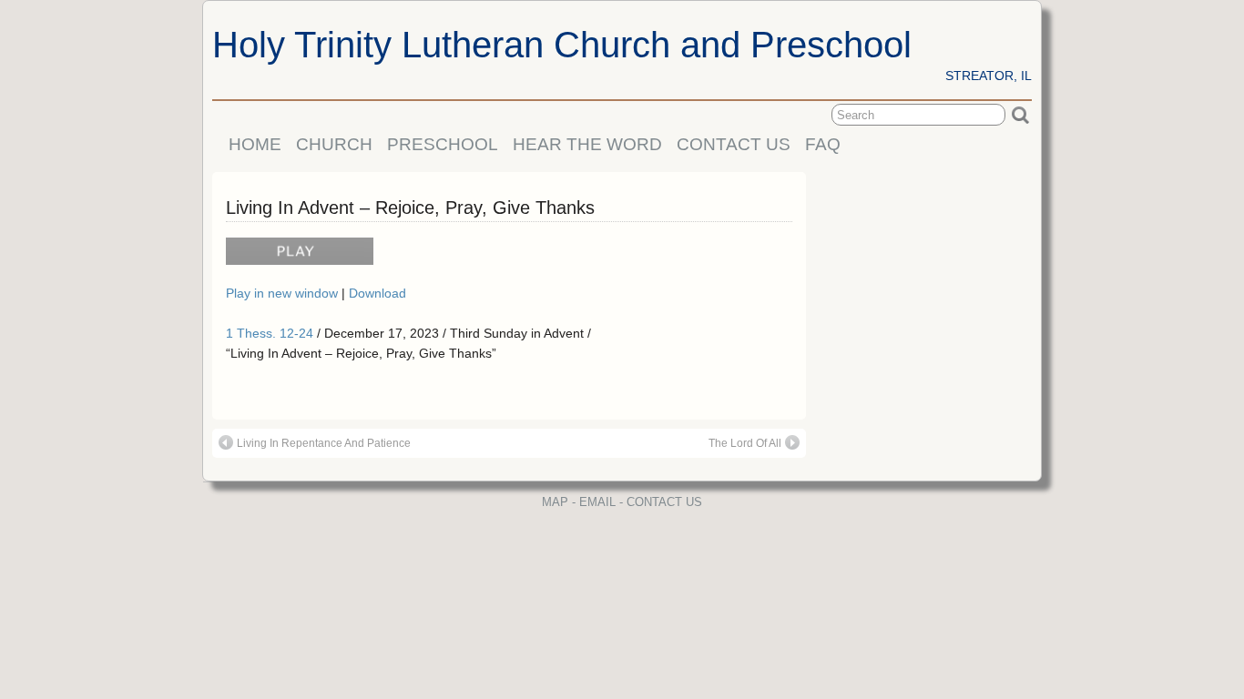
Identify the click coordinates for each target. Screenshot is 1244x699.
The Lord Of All (745, 443)
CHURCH (334, 144)
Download (377, 293)
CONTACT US (733, 144)
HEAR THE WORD (587, 144)
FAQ (823, 144)
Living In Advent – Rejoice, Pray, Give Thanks (410, 208)
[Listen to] (295, 259)
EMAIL (597, 502)
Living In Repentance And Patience (324, 443)
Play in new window (284, 293)
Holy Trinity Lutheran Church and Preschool (562, 45)
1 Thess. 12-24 (269, 333)
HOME (255, 144)
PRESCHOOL (442, 144)
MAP (555, 502)
